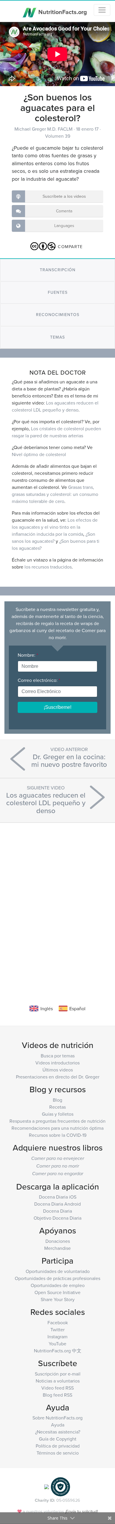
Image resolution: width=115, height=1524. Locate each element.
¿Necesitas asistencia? (57, 1432)
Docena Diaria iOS (57, 1197)
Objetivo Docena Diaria (57, 1218)
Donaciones (57, 1241)
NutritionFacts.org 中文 (57, 1350)
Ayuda (57, 1424)
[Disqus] (57, 905)
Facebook (57, 1322)
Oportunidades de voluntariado (58, 1271)
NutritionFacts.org (62, 11)
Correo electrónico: (39, 680)
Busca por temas (58, 1055)
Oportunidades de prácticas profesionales (57, 1278)
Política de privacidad (58, 1446)
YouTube (57, 1343)
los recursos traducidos (48, 567)
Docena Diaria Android (57, 1204)
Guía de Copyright (57, 1439)
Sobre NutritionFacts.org (57, 1417)
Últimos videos (57, 1069)
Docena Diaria (57, 1211)
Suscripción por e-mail (57, 1374)
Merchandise (57, 1248)
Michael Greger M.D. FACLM (44, 129)
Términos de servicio (58, 1453)
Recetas (57, 1107)
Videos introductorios (57, 1062)
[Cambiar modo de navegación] (102, 10)
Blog (57, 1100)
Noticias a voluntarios (58, 1381)
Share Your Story (58, 1299)
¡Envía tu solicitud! (81, 1511)
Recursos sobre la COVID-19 (57, 1135)
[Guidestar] (46, 1486)
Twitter (57, 1329)
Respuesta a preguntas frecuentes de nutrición (57, 1121)
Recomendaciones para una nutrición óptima (58, 1128)
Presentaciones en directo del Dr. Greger (57, 1077)
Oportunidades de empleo (58, 1285)
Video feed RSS (57, 1388)
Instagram (57, 1336)
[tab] (57, 270)
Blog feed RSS (57, 1395)
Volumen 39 (57, 136)
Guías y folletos (57, 1114)
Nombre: (28, 655)
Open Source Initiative (57, 1292)
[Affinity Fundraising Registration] (60, 1486)
